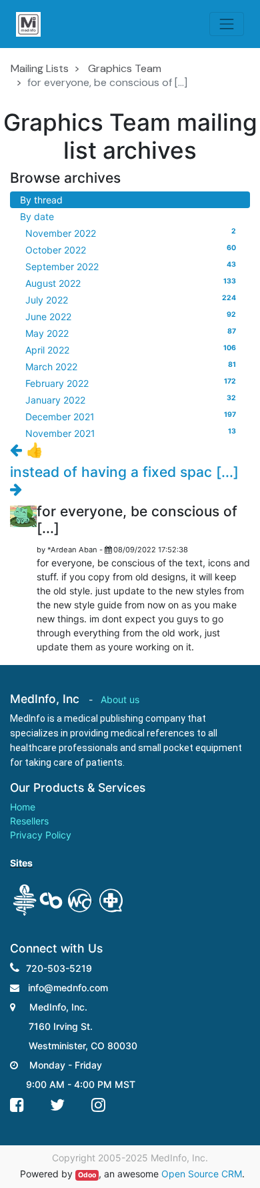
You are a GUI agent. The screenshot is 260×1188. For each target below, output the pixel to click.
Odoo (87, 1175)
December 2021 (130, 416)
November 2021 (130, 433)
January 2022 (130, 400)
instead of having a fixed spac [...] (124, 472)
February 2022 (130, 383)
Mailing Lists (40, 68)
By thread (41, 199)
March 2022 (130, 366)
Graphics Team (124, 68)
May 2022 (130, 333)
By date (37, 216)
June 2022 (130, 316)
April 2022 (130, 350)
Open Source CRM (201, 1173)
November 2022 (130, 233)
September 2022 (130, 266)
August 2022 (130, 283)
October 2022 (130, 249)
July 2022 (130, 299)
